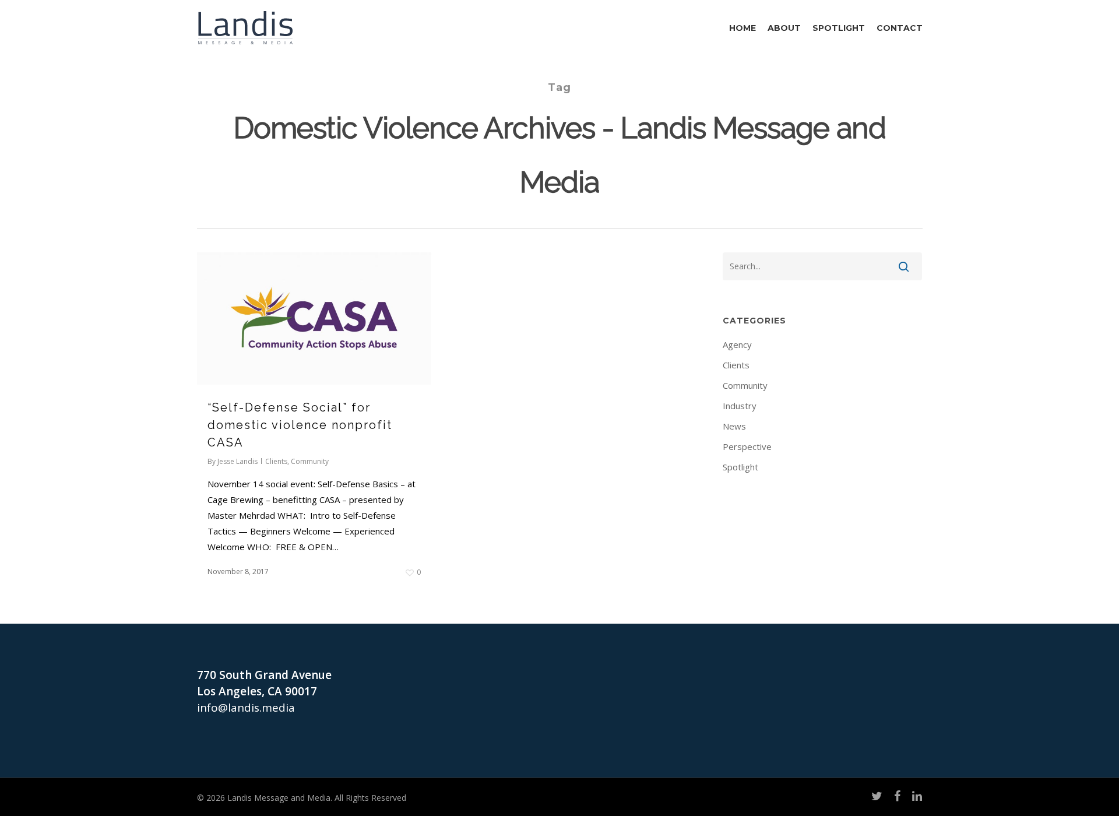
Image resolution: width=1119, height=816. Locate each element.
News (734, 426)
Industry (739, 405)
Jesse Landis (237, 461)
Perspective (747, 446)
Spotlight (740, 467)
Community (310, 461)
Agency (737, 344)
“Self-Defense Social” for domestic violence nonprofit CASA (299, 424)
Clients (276, 461)
